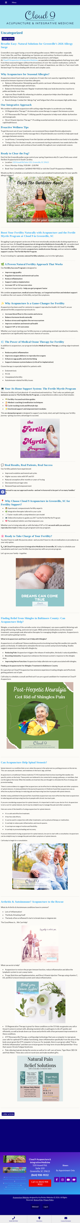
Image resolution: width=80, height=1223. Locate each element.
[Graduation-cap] (74, 1179)
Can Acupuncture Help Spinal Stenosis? (24, 762)
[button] (2, 492)
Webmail (35, 1207)
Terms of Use (38, 1200)
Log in (46, 1207)
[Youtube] (68, 1179)
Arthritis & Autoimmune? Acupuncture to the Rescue (32, 901)
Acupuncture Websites (21, 1197)
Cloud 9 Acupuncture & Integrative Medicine (20, 60)
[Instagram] (62, 1179)
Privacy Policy (48, 1200)
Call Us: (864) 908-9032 (40, 1183)
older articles (8, 39)
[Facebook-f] (56, 1179)
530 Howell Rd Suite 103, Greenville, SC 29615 (31, 162)
